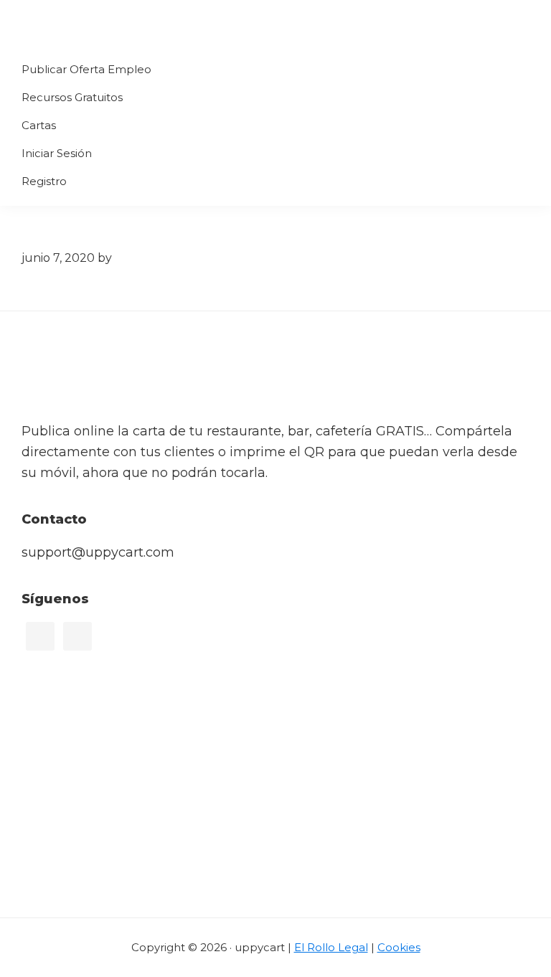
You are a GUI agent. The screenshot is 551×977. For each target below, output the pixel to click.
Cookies (398, 947)
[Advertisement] (275, 809)
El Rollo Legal (331, 947)
